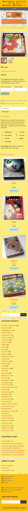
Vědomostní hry (6, 425)
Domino (4, 347)
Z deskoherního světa (8, 470)
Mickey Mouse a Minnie (8, 411)
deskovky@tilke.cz (9, 1)
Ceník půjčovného (8, 476)
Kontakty (6, 482)
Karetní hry (5, 354)
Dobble (4, 344)
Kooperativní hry (6, 356)
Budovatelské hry (7, 330)
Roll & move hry (6, 375)
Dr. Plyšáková (5, 396)
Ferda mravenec (6, 399)
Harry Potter (5, 401)
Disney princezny (6, 392)
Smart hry (4, 378)
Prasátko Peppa (6, 418)
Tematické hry (6, 383)
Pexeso (4, 366)
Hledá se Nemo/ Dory (8, 404)
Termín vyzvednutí (6, 87)
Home (2, 27)
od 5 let (17, 103)
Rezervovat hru (5, 93)
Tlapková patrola (7, 420)
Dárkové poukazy (7, 337)
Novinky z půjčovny (7, 465)
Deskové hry (5, 340)
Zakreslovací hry (6, 430)
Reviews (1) (5, 111)
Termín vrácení (18, 87)
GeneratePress (23, 508)
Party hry (4, 363)
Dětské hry (20, 100)
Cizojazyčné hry (6, 335)
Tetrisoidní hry (6, 423)
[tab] (14, 108)
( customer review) (12, 71)
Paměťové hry (6, 361)
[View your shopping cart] (24, 21)
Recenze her (5, 468)
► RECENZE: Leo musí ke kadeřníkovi (13, 454)
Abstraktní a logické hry (18, 27)
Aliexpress (6, 103)
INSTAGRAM (18, 5)
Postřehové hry (6, 368)
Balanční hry (5, 328)
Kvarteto (4, 359)
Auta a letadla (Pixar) (8, 387)
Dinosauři (4, 389)
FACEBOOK (7, 5)
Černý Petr (5, 332)
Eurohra (4, 349)
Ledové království (7, 406)
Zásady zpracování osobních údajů (13, 487)
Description (5, 108)
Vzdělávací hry (6, 428)
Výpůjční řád (7, 478)
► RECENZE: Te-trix (8, 441)
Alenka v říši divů (6, 384)
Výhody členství (7, 480)
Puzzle (3, 371)
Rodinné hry (5, 373)
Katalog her (8, 27)
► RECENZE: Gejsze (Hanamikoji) (12, 443)
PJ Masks (4, 413)
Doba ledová (5, 394)
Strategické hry (6, 380)
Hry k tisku (5, 351)
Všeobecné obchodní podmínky (12, 489)
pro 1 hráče (21, 103)
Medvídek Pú (5, 408)
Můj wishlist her (7, 491)
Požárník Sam (6, 416)
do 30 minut (12, 103)
